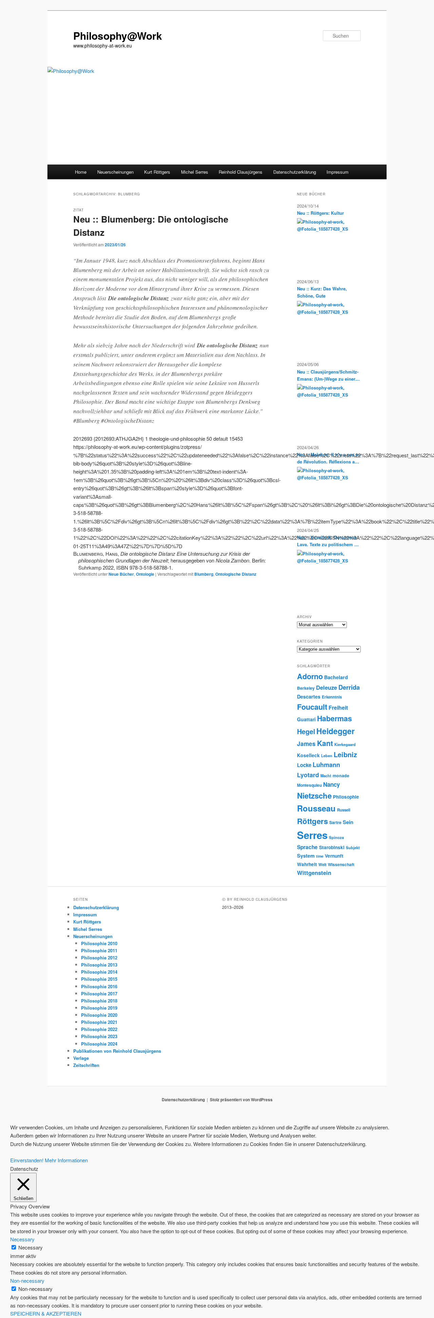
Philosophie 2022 (99, 1029)
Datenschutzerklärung (294, 172)
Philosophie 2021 (99, 1022)
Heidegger (335, 731)
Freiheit (338, 707)
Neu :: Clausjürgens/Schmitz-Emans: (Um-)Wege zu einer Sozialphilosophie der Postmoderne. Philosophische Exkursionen (327, 375)
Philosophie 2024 (99, 1043)
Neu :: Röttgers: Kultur (320, 213)
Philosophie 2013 (99, 964)
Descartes (308, 696)
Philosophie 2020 (99, 1015)
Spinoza (336, 837)
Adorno (310, 676)
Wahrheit (307, 864)
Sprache (307, 847)
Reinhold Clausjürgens (240, 172)
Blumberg (203, 574)
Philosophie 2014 (99, 972)
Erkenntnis (332, 697)
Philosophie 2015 (99, 979)
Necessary (30, 1247)
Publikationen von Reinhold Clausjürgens (117, 1051)
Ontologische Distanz (235, 574)
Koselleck (308, 755)
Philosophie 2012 (99, 957)
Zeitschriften (86, 1065)
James (306, 744)
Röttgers (312, 821)
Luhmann (326, 764)
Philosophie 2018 (99, 1000)
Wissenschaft (341, 864)
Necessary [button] (22, 1239)
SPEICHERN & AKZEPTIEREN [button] (45, 1313)
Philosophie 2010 (99, 943)
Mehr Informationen (66, 1160)
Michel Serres (194, 172)
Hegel (306, 731)
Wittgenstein (314, 872)
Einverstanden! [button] (26, 1160)
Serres (312, 835)
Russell (343, 810)
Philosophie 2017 (99, 993)
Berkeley (306, 688)
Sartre (335, 822)
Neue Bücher (121, 574)
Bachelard (336, 677)
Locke (304, 765)
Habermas (334, 718)
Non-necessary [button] (27, 1280)
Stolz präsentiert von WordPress (241, 1099)
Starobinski (331, 847)
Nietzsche (314, 795)
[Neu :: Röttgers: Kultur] (326, 243)
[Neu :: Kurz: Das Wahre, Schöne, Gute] (326, 326)
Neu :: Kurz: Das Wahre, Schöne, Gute (322, 292)
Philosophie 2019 (99, 1008)
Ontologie (145, 574)
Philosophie (346, 797)
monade (341, 775)
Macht (325, 775)
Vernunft (334, 856)
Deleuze (326, 687)
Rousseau (316, 808)
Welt (322, 864)
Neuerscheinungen (115, 172)
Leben (326, 755)
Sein (348, 822)
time (319, 856)
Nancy (331, 784)
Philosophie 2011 (99, 950)
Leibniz (345, 754)
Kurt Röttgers (157, 172)
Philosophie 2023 (99, 1036)
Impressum (338, 172)
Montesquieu (309, 785)
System (306, 855)
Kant (325, 743)
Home (80, 172)
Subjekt (353, 847)
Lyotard (308, 774)
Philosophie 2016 (99, 986)
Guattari (306, 719)
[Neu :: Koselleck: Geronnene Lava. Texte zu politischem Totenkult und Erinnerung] (326, 575)
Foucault (312, 706)
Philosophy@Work (117, 35)
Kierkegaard (345, 744)
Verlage (81, 1058)
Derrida (349, 687)
